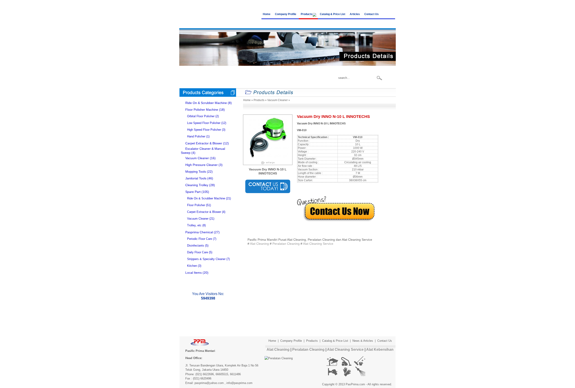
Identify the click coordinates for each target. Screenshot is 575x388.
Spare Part (193, 192)
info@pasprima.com (239, 383)
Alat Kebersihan (380, 349)
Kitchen (192, 265)
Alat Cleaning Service (318, 243)
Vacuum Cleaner (197, 158)
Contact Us (371, 14)
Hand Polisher (196, 136)
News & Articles (362, 340)
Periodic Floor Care (199, 238)
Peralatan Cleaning (286, 243)
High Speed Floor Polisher (204, 129)
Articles (355, 14)
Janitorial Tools (195, 178)
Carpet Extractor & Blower (203, 143)
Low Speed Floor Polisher (203, 123)
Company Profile (285, 14)
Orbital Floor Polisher (201, 116)
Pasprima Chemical (199, 232)
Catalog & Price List (332, 14)
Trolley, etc (194, 225)
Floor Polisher (196, 205)
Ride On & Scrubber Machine (206, 103)
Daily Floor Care (197, 252)
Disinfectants (195, 245)
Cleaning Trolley (196, 185)
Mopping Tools (195, 171)
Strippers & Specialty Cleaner (206, 259)
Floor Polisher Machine (201, 109)
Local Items (193, 272)
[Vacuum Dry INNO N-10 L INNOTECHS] (268, 161)
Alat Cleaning (259, 243)
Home (266, 14)
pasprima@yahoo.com (209, 383)
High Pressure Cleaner (201, 165)
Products (306, 14)
